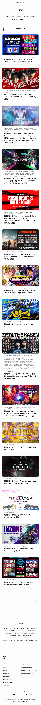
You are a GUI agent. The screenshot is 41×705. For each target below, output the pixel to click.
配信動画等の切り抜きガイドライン (29, 673)
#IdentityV (8, 633)
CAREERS (6, 686)
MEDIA (26, 16)
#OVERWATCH (16, 633)
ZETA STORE (7, 664)
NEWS (5, 670)
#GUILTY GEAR (32, 630)
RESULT (33, 16)
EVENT (19, 16)
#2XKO (6, 628)
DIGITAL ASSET (7, 683)
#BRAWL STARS (25, 628)
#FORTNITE (23, 630)
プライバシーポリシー (26, 664)
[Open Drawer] (38, 2)
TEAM (12, 16)
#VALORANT (20, 640)
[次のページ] (36, 601)
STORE (22, 19)
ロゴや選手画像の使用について (28, 667)
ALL (7, 16)
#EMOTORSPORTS (9, 630)
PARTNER (15, 19)
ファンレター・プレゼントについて (29, 670)
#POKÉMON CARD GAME (28, 633)
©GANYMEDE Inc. (23, 701)
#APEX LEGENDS (14, 628)
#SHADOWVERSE (26, 635)
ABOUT (5, 667)
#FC (17, 630)
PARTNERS (6, 676)
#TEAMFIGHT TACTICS (9, 640)
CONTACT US (7, 679)
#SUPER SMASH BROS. (12, 638)
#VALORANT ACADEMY (31, 640)
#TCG (33, 638)
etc (28, 19)
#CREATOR (34, 628)
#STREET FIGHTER (25, 638)
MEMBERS (6, 673)
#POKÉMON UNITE (15, 635)
